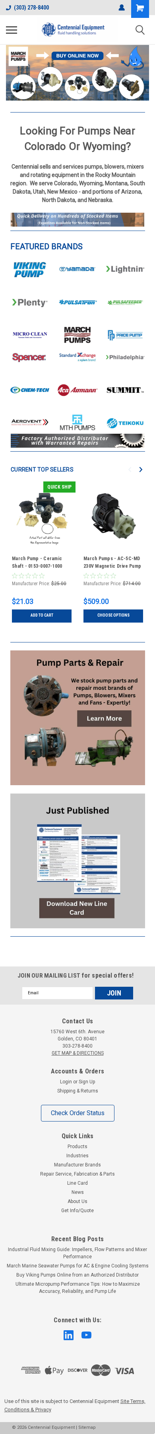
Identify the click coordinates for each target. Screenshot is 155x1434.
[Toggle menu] (11, 29)
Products (77, 1146)
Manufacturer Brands (77, 1165)
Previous (12, 66)
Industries (77, 1155)
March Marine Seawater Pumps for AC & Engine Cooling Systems (78, 1266)
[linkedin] (69, 1335)
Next (141, 66)
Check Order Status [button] (78, 1113)
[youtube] (86, 1335)
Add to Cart (42, 615)
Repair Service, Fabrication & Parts (77, 1174)
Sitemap (87, 1427)
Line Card (77, 1183)
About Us (77, 1201)
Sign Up (87, 1082)
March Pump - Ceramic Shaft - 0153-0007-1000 (37, 562)
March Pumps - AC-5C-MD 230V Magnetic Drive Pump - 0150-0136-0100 (112, 563)
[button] (30, 270)
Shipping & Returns (77, 1091)
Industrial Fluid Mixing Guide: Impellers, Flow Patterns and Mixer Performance (77, 1253)
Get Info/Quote (77, 1210)
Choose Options (113, 615)
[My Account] (121, 7)
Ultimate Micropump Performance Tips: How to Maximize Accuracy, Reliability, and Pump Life (77, 1287)
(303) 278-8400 (31, 7)
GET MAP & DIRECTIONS (78, 1053)
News (78, 1192)
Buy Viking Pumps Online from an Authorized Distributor (77, 1275)
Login (66, 1082)
